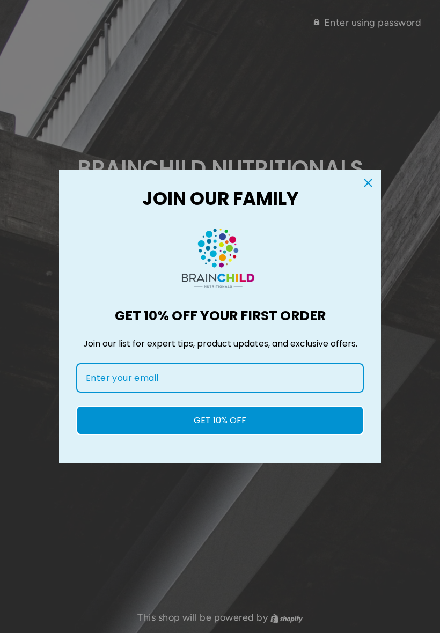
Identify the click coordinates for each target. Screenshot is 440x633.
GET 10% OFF (220, 420)
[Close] (368, 183)
